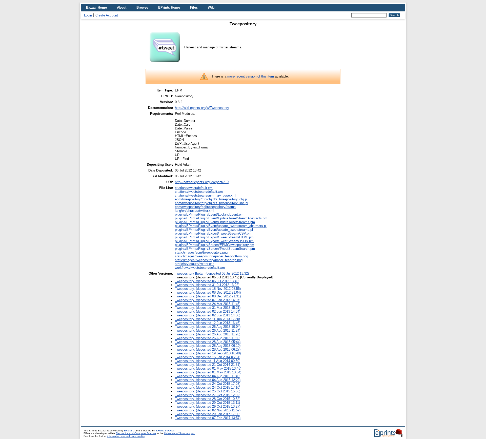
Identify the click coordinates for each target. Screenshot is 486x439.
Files (194, 7)
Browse (142, 7)
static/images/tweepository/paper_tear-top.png (208, 260)
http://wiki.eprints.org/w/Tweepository (202, 108)
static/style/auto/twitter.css (194, 264)
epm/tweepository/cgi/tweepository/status (205, 207)
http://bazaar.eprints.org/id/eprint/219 (202, 182)
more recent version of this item (250, 76)
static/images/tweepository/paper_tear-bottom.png (211, 256)
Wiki (211, 7)
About (121, 7)
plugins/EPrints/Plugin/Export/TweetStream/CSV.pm (213, 233)
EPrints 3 (129, 430)
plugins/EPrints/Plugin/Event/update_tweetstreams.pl (214, 230)
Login (88, 15)
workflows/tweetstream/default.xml (200, 268)
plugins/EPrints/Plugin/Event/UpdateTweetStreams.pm (215, 222)
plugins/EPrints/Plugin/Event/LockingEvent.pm (209, 214)
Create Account (106, 15)
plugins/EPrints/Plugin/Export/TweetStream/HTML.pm (214, 237)
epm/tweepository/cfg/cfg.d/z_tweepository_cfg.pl (211, 199)
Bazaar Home (96, 7)
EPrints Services (165, 430)
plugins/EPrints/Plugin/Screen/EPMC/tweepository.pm (214, 245)
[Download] (164, 64)
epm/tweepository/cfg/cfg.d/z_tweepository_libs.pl (211, 203)
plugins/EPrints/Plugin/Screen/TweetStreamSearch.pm (215, 249)
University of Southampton (179, 433)
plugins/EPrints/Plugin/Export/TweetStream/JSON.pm (214, 241)
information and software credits (126, 436)
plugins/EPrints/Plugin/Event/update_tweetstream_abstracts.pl (221, 226)
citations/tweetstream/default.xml (199, 192)
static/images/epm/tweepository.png (201, 252)
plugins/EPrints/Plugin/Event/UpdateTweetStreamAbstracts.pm (221, 218)
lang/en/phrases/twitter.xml (194, 211)
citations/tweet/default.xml (194, 188)
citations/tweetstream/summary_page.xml (205, 195)
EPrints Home (169, 7)
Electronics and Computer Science (136, 433)
